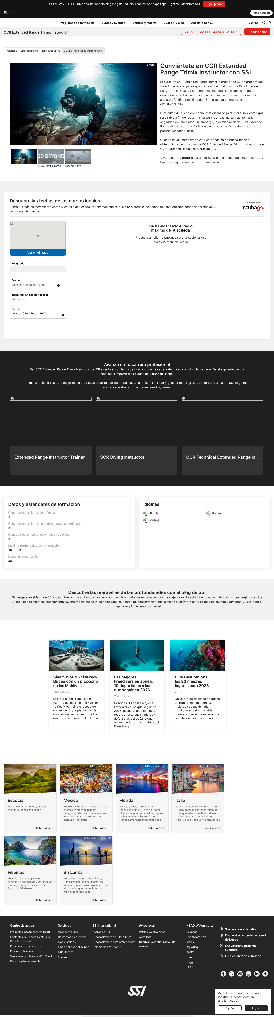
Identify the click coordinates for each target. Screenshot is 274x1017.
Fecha (15, 309)
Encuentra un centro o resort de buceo (245, 937)
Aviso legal (145, 936)
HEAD (189, 967)
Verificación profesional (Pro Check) (32, 956)
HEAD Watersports (199, 925)
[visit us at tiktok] (266, 974)
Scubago (191, 931)
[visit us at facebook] (225, 974)
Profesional (11, 50)
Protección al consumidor (25, 946)
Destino (16, 280)
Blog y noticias (67, 941)
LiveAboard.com (196, 936)
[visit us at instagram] (241, 974)
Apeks (190, 952)
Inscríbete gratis (68, 931)
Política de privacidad (152, 931)
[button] (214, 4)
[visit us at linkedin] (258, 974)
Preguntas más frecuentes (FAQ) (30, 931)
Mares (190, 941)
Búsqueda (17, 263)
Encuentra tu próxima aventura (240, 948)
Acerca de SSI (101, 931)
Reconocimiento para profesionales (114, 941)
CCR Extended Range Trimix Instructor (83, 50)
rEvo (189, 957)
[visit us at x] (233, 974)
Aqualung (192, 947)
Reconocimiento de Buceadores (112, 936)
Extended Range (29, 50)
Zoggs (190, 962)
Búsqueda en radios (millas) (29, 294)
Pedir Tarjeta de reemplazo (26, 961)
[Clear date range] (62, 315)
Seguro (62, 957)
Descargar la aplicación (72, 936)
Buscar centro (257, 32)
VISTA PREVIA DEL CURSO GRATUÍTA (211, 32)
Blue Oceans (65, 952)
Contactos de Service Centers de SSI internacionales (30, 939)
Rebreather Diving (50, 50)
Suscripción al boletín (240, 929)
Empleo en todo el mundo (243, 956)
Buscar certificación (22, 951)
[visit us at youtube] (250, 974)
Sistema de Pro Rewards (107, 947)
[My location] (58, 285)
